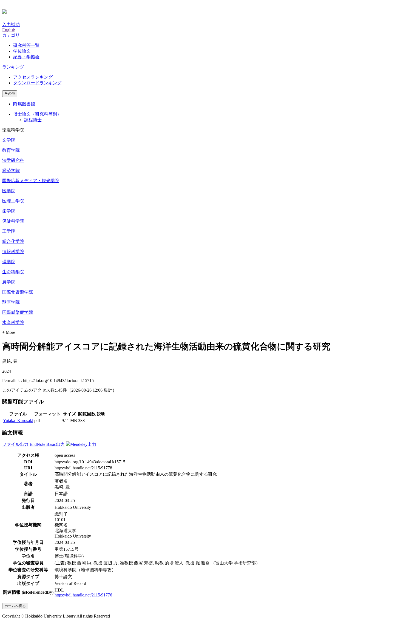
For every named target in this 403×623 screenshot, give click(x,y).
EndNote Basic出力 (47, 444)
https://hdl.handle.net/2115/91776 (83, 595)
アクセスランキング (33, 77)
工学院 (8, 231)
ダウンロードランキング (37, 83)
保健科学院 (13, 221)
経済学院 (11, 170)
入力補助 (11, 24)
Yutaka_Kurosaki (18, 420)
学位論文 (22, 51)
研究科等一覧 (26, 45)
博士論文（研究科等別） (37, 114)
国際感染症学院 (17, 312)
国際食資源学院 (17, 292)
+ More (8, 332)
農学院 (8, 282)
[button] (11, 35)
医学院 (8, 190)
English (8, 30)
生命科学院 (13, 271)
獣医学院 (11, 302)
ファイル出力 (15, 444)
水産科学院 (13, 322)
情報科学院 (13, 251)
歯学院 (8, 211)
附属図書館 (24, 104)
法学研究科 (13, 160)
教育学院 (11, 150)
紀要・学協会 (26, 56)
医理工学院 (13, 201)
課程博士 (33, 119)
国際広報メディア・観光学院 (30, 180)
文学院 (8, 140)
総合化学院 (13, 241)
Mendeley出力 (83, 444)
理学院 (8, 261)
